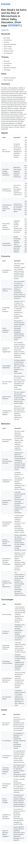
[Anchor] (11, 34)
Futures (5, 4)
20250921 (14, 25)
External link (5, 30)
